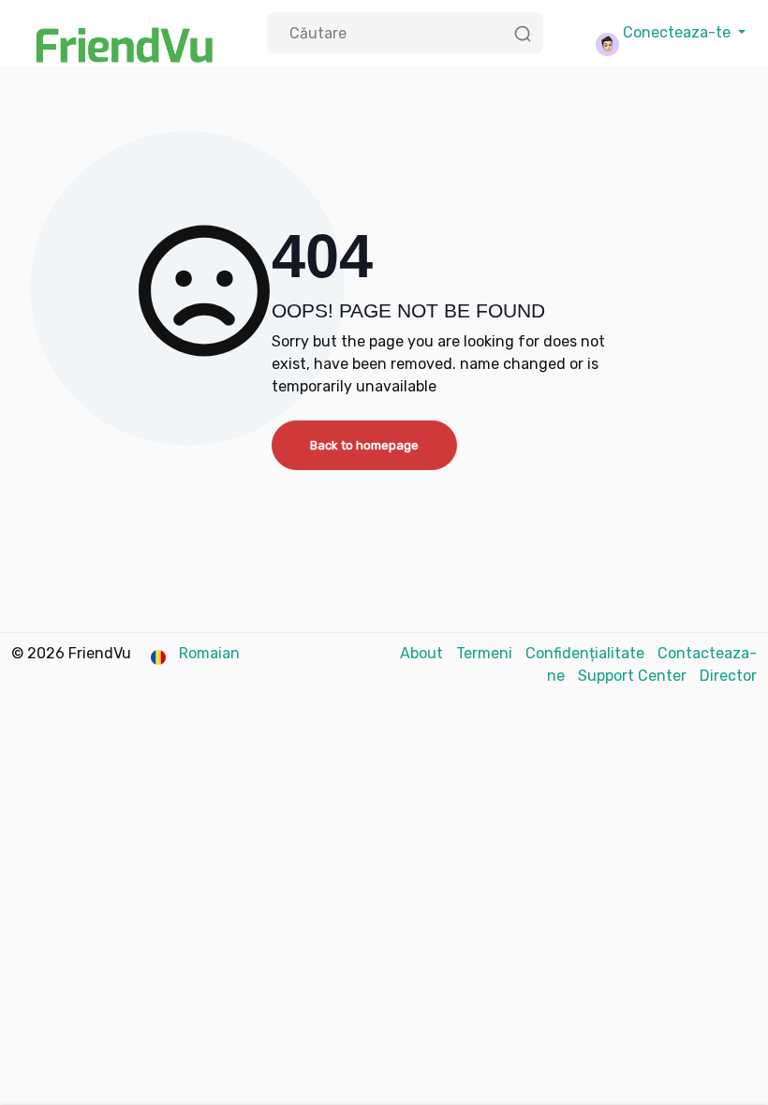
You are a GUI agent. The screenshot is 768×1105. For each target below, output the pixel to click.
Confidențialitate (586, 653)
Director (728, 676)
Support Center (634, 676)
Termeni (486, 653)
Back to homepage (364, 445)
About (423, 653)
